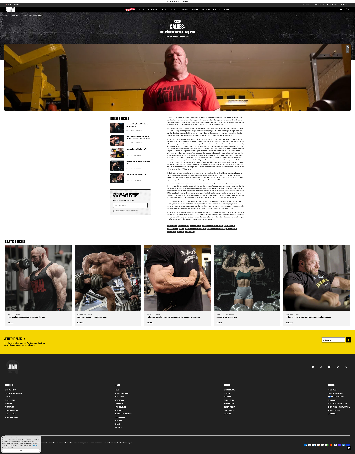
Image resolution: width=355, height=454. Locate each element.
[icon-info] (348, 9)
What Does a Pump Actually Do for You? (92, 317)
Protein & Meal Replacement (13, 393)
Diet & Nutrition (196, 226)
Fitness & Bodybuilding (122, 393)
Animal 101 (118, 424)
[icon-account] (341, 9)
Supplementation (183, 226)
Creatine (164, 9)
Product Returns (229, 400)
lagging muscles (200, 228)
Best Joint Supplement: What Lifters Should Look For (137, 125)
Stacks (194, 9)
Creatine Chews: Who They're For (136, 149)
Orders (319, 4)
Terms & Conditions (334, 410)
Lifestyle (213, 226)
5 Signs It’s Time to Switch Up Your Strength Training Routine (308, 317)
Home (6, 15)
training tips (190, 231)
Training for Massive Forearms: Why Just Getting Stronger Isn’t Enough (173, 317)
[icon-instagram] (321, 367)
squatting (181, 231)
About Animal (332, 4)
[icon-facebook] (313, 367)
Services (308, 4)
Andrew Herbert (229, 226)
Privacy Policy (332, 390)
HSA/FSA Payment (229, 410)
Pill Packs (141, 9)
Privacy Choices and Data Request (338, 404)
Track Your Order (229, 407)
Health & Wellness (10, 414)
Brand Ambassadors (120, 407)
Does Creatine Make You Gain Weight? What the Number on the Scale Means (138, 137)
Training (205, 226)
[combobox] (17, 4)
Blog (344, 4)
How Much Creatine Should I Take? (137, 174)
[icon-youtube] (329, 367)
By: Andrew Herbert (172, 37)
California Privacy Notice (335, 393)
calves (181, 228)
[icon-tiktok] (337, 367)
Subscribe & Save (119, 400)
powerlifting (172, 231)
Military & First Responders (123, 414)
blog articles (15, 15)
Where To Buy (228, 397)
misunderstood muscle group (216, 228)
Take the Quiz (119, 428)
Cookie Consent (332, 414)
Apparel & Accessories (11, 417)
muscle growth (231, 228)
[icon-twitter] (346, 367)
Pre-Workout (152, 9)
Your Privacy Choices (337, 397)
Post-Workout (9, 407)
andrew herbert (172, 228)
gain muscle (189, 228)
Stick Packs (206, 9)
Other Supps (183, 9)
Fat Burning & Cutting (11, 410)
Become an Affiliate (120, 417)
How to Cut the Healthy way (227, 317)
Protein (172, 9)
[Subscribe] (348, 339)
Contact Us (227, 414)
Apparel (215, 9)
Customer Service (229, 390)
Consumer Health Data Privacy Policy (339, 407)
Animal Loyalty (119, 397)
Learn (226, 9)
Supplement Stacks (10, 390)
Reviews (117, 390)
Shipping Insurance (229, 404)
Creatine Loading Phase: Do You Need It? (138, 163)
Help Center (227, 393)
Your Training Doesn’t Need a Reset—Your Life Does (27, 317)
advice (220, 226)
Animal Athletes (119, 410)
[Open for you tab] (349, 448)
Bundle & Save (119, 404)
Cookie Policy (332, 400)
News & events (172, 226)
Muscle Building (10, 400)
